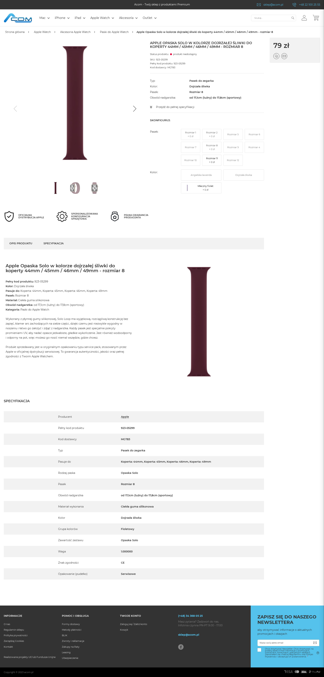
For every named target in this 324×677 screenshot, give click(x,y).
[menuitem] (44, 18)
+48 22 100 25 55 (309, 4)
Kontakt (8, 646)
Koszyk (124, 629)
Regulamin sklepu (14, 629)
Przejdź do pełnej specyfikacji (175, 107)
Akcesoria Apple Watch (75, 32)
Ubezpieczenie (70, 658)
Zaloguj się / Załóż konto (133, 624)
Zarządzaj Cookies (14, 641)
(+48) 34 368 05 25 (190, 616)
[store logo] (18, 17)
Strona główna (15, 32)
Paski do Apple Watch (114, 32)
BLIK (64, 635)
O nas (7, 624)
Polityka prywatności (16, 635)
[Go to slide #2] (75, 188)
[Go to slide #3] (95, 188)
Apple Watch (42, 32)
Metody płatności (71, 629)
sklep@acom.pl (273, 4)
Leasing (66, 652)
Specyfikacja (54, 243)
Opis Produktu (20, 243)
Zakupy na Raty (71, 646)
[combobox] (273, 18)
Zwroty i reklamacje (73, 641)
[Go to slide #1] (55, 188)
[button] (304, 17)
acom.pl (28, 672)
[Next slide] (134, 108)
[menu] (143, 18)
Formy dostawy (71, 624)
